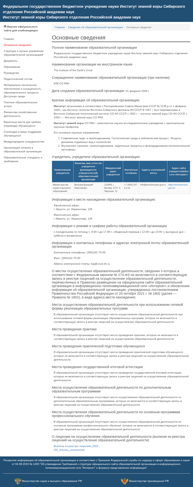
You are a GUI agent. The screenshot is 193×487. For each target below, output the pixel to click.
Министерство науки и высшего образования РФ (52, 480)
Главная (9, 38)
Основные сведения (17, 44)
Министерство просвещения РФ (149, 480)
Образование (12, 66)
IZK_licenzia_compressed (69, 449)
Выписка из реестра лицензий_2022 (76, 446)
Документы (10, 60)
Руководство (11, 72)
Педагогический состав (18, 78)
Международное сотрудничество (24, 141)
